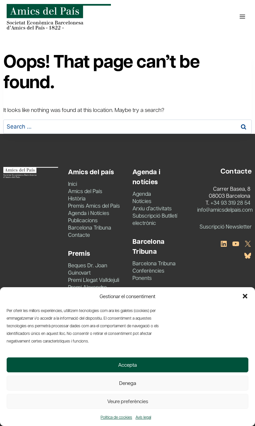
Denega (127, 383)
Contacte (79, 234)
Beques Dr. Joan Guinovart (87, 269)
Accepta (127, 364)
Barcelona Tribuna (89, 227)
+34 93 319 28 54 (230, 202)
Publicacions (83, 220)
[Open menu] (242, 16)
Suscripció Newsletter (226, 226)
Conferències (148, 270)
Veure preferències (127, 401)
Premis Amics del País (94, 205)
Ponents (142, 277)
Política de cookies (116, 417)
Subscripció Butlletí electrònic (154, 219)
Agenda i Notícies (88, 212)
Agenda (141, 193)
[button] (245, 296)
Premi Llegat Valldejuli (93, 279)
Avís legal (143, 417)
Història (77, 198)
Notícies (141, 200)
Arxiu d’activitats (152, 208)
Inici (72, 183)
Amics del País (85, 190)
